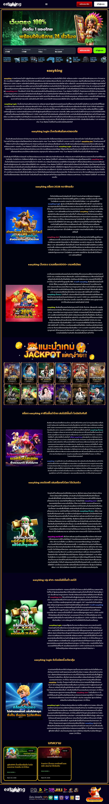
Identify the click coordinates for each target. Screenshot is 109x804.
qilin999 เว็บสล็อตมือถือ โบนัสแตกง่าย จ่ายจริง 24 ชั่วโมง (20, 765)
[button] (46, 4)
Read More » (11, 772)
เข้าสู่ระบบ (99, 50)
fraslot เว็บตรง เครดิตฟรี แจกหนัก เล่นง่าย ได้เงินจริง (53, 764)
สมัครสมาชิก (85, 50)
